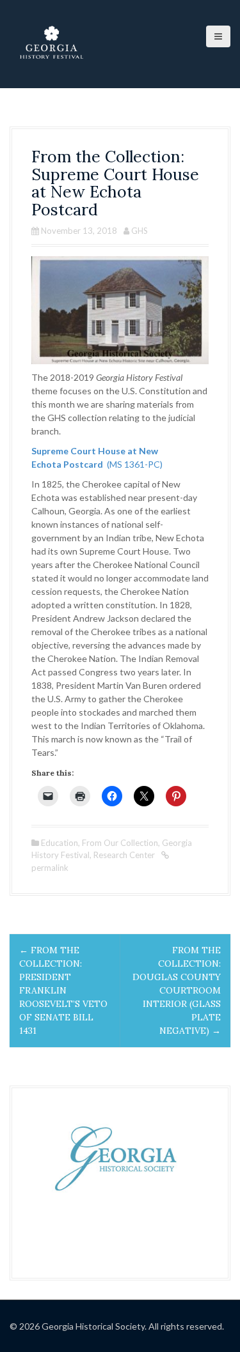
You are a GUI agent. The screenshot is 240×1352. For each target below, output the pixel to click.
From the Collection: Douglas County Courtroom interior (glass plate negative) (176, 990)
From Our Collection (120, 843)
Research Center (124, 855)
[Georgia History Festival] (51, 43)
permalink (49, 868)
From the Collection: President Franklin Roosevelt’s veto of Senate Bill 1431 (63, 990)
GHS (139, 231)
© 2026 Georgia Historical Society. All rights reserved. (117, 1326)
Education (59, 843)
